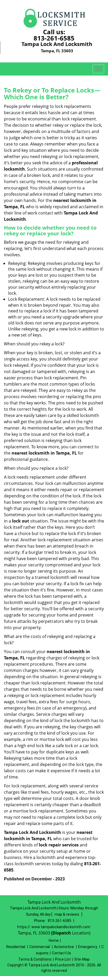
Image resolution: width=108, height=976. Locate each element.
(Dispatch (61, 933)
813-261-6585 (54, 38)
